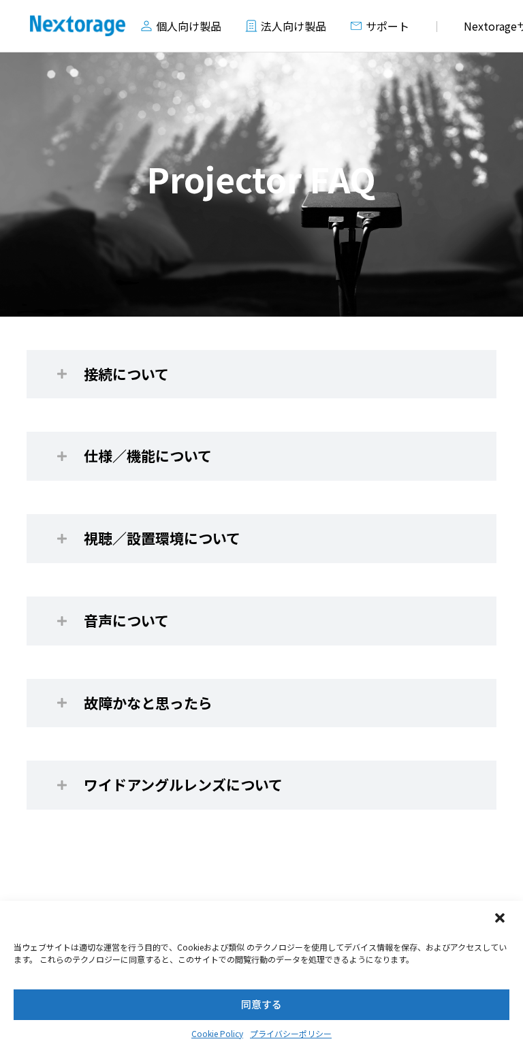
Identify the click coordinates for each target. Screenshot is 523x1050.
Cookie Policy (217, 1033)
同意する (261, 1004)
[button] (501, 919)
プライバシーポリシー (291, 1033)
